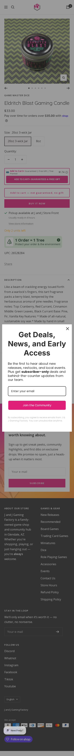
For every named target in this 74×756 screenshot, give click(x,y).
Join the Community (37, 405)
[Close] (67, 328)
